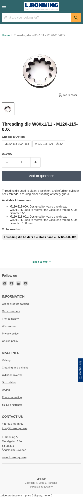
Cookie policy (10, 340)
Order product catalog (15, 303)
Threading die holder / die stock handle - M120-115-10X (40, 236)
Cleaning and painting (15, 367)
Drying (6, 389)
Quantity (7, 153)
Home (6, 35)
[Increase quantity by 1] (36, 162)
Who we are (9, 326)
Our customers (11, 311)
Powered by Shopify (41, 486)
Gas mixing (9, 382)
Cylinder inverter (12, 374)
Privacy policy (10, 333)
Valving (6, 360)
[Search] (76, 17)
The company (10, 318)
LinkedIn (41, 478)
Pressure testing (12, 397)
